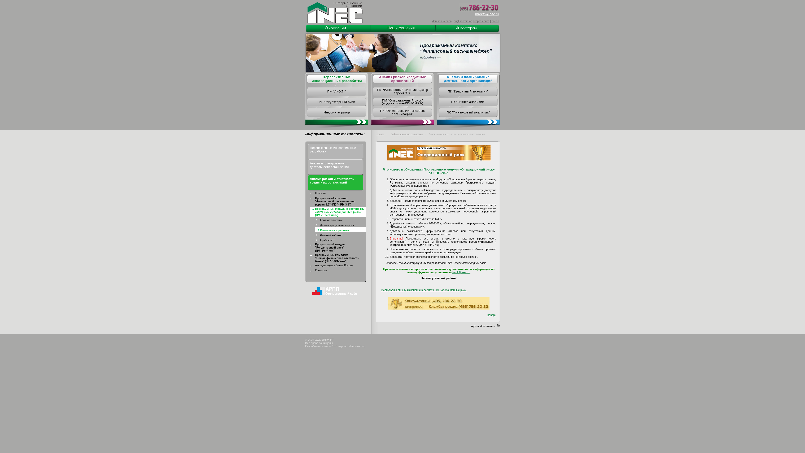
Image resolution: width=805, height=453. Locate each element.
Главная (380, 134)
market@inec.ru (487, 14)
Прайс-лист (327, 240)
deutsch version (442, 21)
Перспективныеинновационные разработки (337, 79)
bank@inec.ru (461, 272)
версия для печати (483, 326)
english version (463, 21)
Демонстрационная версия (337, 225)
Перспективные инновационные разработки (333, 149)
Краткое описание (331, 220)
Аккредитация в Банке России (334, 265)
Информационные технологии (407, 134)
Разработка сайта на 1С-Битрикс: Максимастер (335, 346)
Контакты (321, 270)
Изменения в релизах (334, 230)
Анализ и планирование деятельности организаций (468, 79)
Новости (320, 193)
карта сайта (481, 21)
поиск (495, 21)
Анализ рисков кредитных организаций (402, 79)
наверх (491, 314)
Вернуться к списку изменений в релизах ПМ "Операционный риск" (424, 290)
